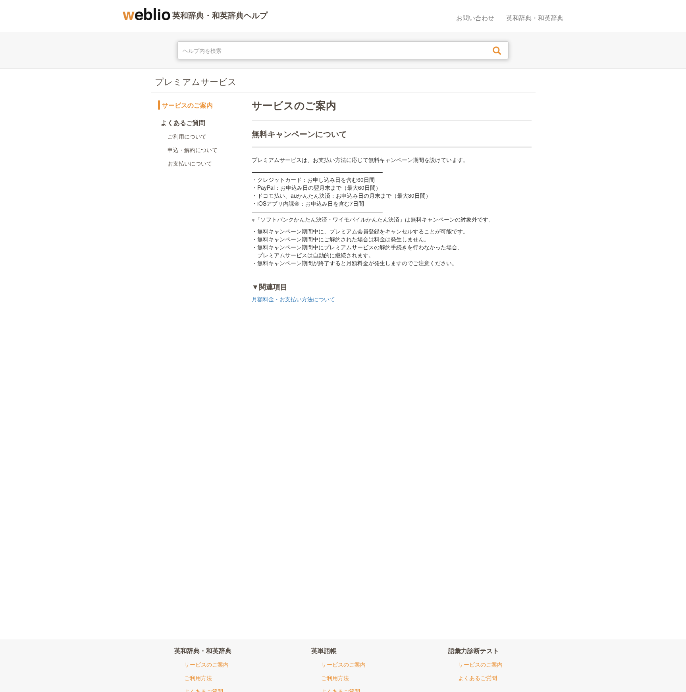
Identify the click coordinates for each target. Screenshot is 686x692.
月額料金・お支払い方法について (293, 299)
